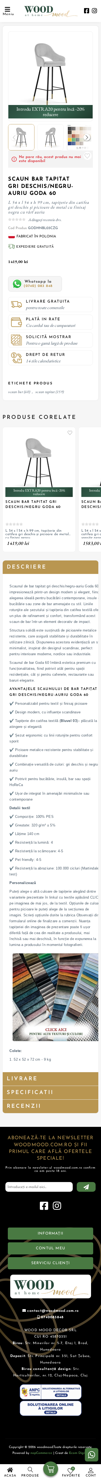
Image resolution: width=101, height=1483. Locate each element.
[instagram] (94, 11)
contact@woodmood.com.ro (53, 1311)
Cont (91, 1475)
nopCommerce (41, 1453)
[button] (86, 137)
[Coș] (50, 1469)
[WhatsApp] (91, 1454)
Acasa (10, 1475)
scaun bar (15, 391)
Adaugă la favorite (70, 433)
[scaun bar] (50, 73)
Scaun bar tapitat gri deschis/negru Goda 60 (33, 504)
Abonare (86, 1187)
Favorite (87, 156)
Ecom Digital (79, 1453)
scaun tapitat (45, 391)
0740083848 (52, 1317)
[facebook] (86, 11)
